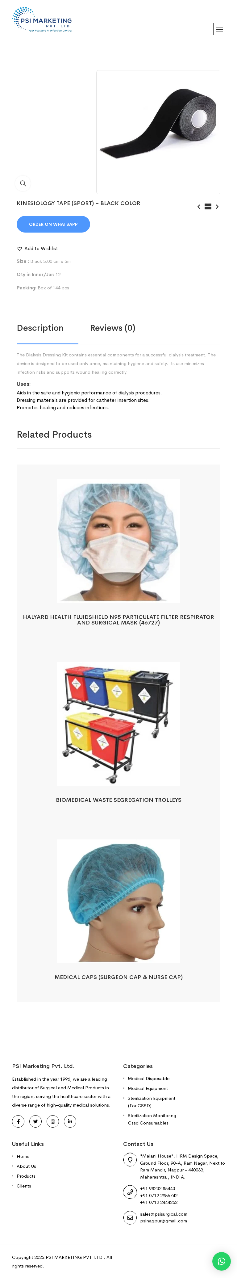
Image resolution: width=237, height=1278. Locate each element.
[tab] (53, 328)
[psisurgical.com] (43, 19)
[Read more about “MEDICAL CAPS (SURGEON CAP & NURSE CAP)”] (118, 956)
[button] (37, 248)
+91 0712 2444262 (158, 1202)
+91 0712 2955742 (158, 1195)
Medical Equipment (148, 1088)
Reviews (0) (112, 327)
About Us (26, 1166)
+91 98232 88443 (157, 1188)
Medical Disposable (148, 1078)
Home (23, 1156)
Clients (24, 1186)
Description (40, 327)
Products (26, 1176)
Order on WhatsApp (53, 224)
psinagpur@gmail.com (163, 1221)
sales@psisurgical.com (163, 1214)
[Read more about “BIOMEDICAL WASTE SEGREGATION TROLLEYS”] (118, 779)
